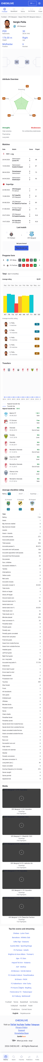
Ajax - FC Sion (21, 958)
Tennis (15, 1002)
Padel (30, 1006)
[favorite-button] (6, 233)
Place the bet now (21, 248)
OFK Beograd (12, 17)
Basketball (24, 1002)
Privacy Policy (21, 1027)
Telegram (35, 1024)
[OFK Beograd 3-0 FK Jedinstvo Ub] (21, 852)
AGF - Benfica (21, 967)
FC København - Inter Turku (21, 984)
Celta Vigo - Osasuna (21, 942)
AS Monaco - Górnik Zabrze (21, 971)
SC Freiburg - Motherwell (21, 996)
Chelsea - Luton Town (21, 933)
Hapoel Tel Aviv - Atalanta (21, 963)
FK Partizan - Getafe (21, 950)
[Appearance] (39, 3)
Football (4, 17)
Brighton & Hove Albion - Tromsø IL (21, 954)
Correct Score (27, 1009)
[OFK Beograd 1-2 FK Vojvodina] (21, 798)
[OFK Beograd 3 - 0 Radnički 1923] (21, 825)
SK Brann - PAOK (21, 979)
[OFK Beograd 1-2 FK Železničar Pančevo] (21, 906)
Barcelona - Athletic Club (21, 937)
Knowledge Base (22, 1033)
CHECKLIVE (7, 3)
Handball (23, 1006)
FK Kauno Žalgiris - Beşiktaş (21, 988)
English (15, 1013)
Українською (25, 1013)
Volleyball (14, 1006)
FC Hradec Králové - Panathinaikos (21, 975)
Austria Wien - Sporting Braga (21, 946)
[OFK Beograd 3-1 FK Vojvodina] (21, 879)
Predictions (15, 1009)
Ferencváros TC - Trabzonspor (21, 992)
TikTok (13, 1024)
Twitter (28, 1024)
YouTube (20, 1024)
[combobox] (32, 3)
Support (21, 1030)
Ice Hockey (34, 1002)
